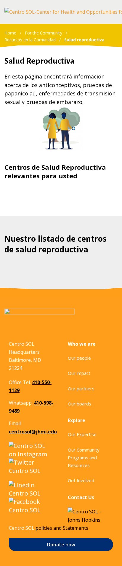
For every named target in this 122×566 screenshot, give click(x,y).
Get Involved (81, 480)
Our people (79, 358)
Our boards (79, 404)
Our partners (81, 389)
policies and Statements (62, 528)
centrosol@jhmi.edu (33, 431)
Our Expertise (82, 434)
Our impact (79, 373)
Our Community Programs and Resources (83, 457)
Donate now (61, 544)
